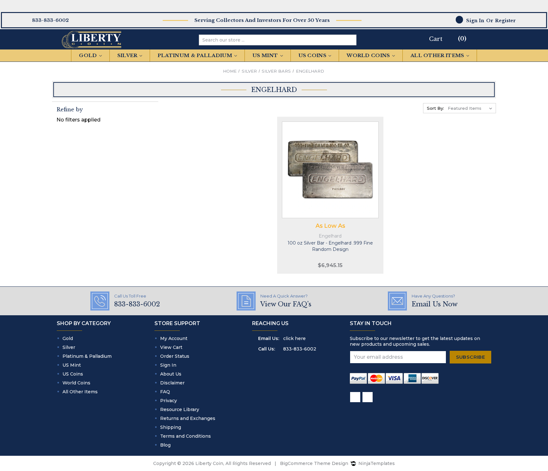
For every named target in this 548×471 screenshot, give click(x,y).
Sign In (168, 365)
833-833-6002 (299, 349)
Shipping (170, 427)
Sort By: (435, 108)
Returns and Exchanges (187, 418)
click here (294, 338)
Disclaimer (172, 383)
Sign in (475, 20)
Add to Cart (330, 176)
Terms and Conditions (185, 436)
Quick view (330, 163)
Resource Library (179, 409)
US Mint (265, 55)
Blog (165, 445)
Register (505, 20)
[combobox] (272, 40)
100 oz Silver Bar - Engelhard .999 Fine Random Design (330, 246)
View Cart (171, 347)
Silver (128, 55)
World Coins (369, 55)
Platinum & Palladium (195, 55)
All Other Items (438, 55)
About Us (170, 374)
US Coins (313, 55)
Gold (88, 55)
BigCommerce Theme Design (314, 463)
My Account (173, 338)
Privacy (168, 400)
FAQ (165, 392)
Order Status (174, 356)
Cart (435, 39)
